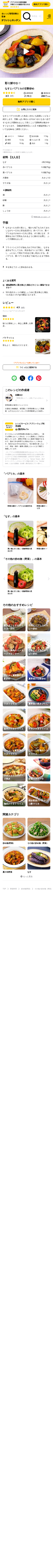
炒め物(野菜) (25, 889)
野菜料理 (13, 889)
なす (5, 162)
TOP (4, 889)
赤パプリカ (7, 167)
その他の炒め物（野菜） (44, 889)
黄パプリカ (7, 172)
